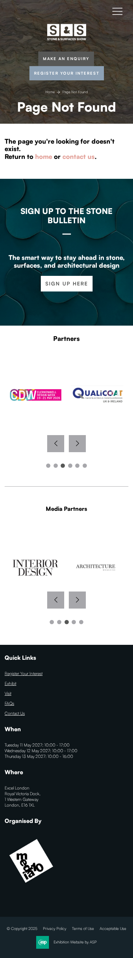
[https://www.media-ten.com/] (31, 886)
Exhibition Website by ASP (75, 942)
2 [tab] (56, 466)
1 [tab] (48, 466)
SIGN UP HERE (66, 283)
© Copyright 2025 (22, 928)
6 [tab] (85, 466)
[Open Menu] (117, 11)
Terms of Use (83, 928)
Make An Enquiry (66, 58)
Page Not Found (75, 92)
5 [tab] (77, 466)
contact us (78, 156)
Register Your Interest (66, 73)
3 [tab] (63, 466)
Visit (8, 693)
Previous (55, 443)
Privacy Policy (54, 928)
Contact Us (15, 713)
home (43, 156)
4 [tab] (70, 466)
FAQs (9, 703)
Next (77, 443)
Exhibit (10, 683)
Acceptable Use (113, 928)
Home (50, 92)
